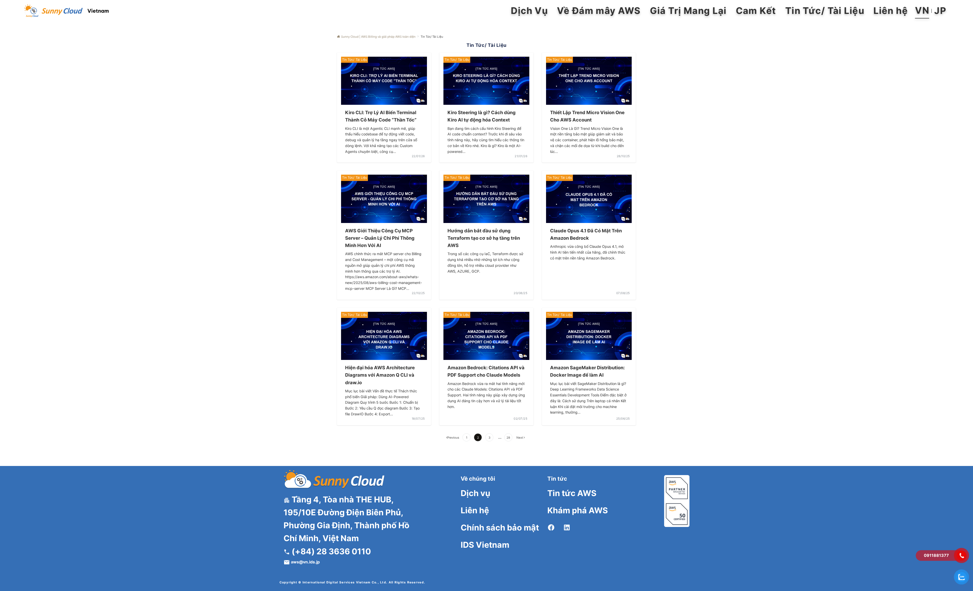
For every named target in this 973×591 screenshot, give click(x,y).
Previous (453, 437)
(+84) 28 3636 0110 (330, 551)
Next (519, 437)
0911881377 (936, 555)
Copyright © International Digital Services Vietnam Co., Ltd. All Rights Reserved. (352, 582)
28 (508, 437)
